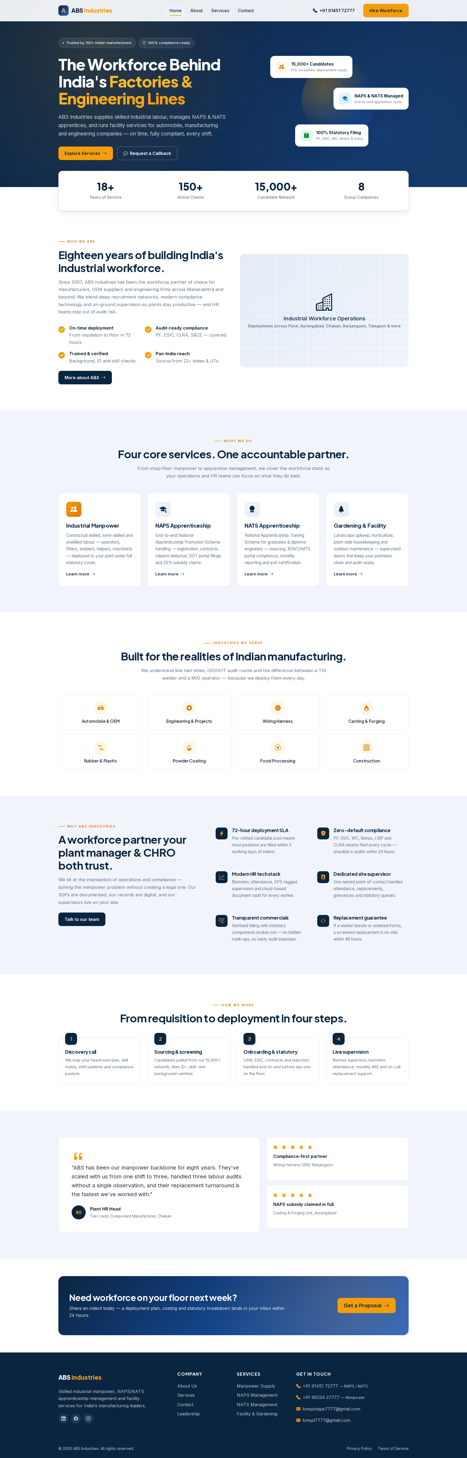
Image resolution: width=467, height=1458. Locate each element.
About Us (187, 1386)
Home (175, 10)
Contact (246, 10)
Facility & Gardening (257, 1413)
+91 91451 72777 (337, 10)
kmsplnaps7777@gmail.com (331, 1409)
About (196, 10)
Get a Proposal (363, 1305)
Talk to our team (82, 919)
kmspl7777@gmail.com (326, 1420)
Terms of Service (393, 1448)
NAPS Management (257, 1395)
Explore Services (82, 153)
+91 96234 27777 (321, 1397)
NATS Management (257, 1404)
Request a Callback (150, 153)
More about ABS (82, 377)
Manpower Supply (256, 1386)
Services (220, 10)
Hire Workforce (385, 10)
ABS (86, 10)
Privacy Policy (359, 1448)
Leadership (188, 1413)
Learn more (77, 574)
